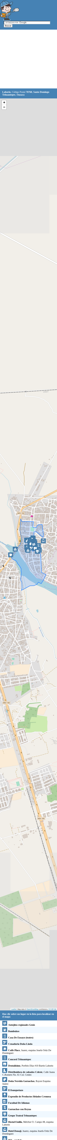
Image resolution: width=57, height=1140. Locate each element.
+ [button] (4, 102)
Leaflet (13, 1009)
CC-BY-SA (52, 1009)
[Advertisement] (28, 59)
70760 (29, 92)
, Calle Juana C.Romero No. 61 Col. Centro (28, 1073)
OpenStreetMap (32, 1009)
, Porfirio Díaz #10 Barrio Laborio (30, 1065)
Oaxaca (20, 94)
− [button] (4, 107)
